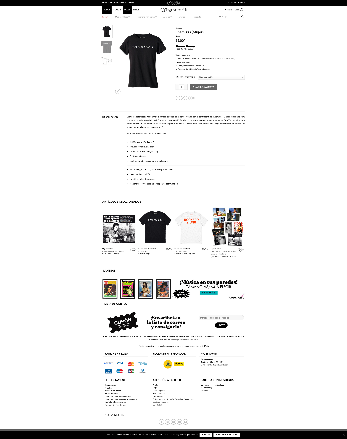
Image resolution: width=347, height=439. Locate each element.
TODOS (107, 10)
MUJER (127, 10)
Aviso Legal (175, 340)
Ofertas (182, 17)
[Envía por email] (188, 98)
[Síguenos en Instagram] (173, 3)
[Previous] (118, 60)
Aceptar (206, 435)
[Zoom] (118, 91)
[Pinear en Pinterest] (192, 98)
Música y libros (121, 17)
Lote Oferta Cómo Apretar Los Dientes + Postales (223, 252)
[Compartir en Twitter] (183, 98)
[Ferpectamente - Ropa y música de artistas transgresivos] (173, 9)
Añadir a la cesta (203, 87)
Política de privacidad (189, 340)
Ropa (104, 17)
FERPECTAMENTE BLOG (235, 3)
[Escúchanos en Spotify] (178, 3)
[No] (343, 435)
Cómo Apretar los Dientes (113, 251)
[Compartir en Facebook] (178, 98)
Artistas (166, 17)
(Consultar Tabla (228, 59)
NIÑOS (136, 10)
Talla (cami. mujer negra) (185, 77)
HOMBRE (117, 10)
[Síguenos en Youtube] (179, 422)
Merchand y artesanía (145, 17)
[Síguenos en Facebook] (169, 3)
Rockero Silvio (180, 251)
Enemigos (142, 251)
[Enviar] (242, 17)
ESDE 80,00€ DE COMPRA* (124, 3)
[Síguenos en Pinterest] (173, 422)
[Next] (167, 60)
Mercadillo (196, 17)
